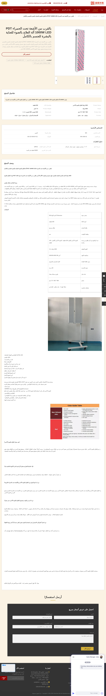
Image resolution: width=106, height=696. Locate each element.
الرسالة (91, 632)
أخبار (39, 9)
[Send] (73, 693)
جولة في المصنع (66, 9)
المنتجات (95, 9)
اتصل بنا (46, 9)
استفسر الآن (26, 54)
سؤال (4, 3)
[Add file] (102, 693)
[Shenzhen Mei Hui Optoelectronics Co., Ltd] (97, 3)
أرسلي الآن (87, 648)
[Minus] (73, 657)
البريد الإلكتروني (48, 623)
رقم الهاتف (91, 623)
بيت (102, 9)
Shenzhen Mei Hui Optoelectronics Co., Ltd (64, 693)
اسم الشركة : (49, 614)
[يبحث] (12, 10)
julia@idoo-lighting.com (34, 3)
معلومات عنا (77, 9)
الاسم (92, 614)
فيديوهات (87, 9)
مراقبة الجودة (55, 9)
